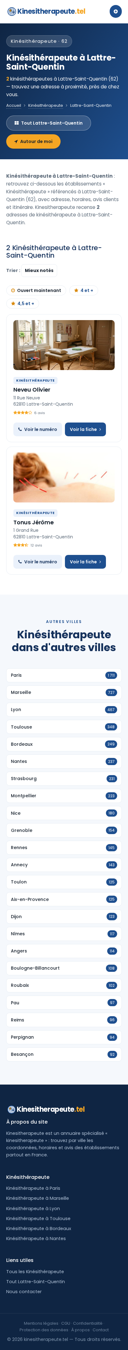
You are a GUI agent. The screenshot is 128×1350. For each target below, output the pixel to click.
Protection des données (44, 1330)
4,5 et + (25, 303)
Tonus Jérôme (33, 522)
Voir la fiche (83, 429)
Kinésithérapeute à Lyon (33, 1208)
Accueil (13, 105)
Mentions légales (41, 1323)
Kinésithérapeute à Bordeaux (38, 1228)
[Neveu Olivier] (64, 345)
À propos (80, 1330)
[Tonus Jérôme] (64, 477)
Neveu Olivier (31, 389)
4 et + (86, 290)
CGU (65, 1323)
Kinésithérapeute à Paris (33, 1188)
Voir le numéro (40, 429)
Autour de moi (36, 141)
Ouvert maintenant (39, 290)
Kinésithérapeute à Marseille (37, 1198)
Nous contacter (24, 1291)
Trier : (13, 270)
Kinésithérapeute (45, 105)
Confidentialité (88, 1323)
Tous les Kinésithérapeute (35, 1271)
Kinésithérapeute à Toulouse (38, 1218)
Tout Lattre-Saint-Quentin (52, 123)
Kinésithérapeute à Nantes (36, 1238)
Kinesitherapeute (51, 11)
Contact (101, 1330)
